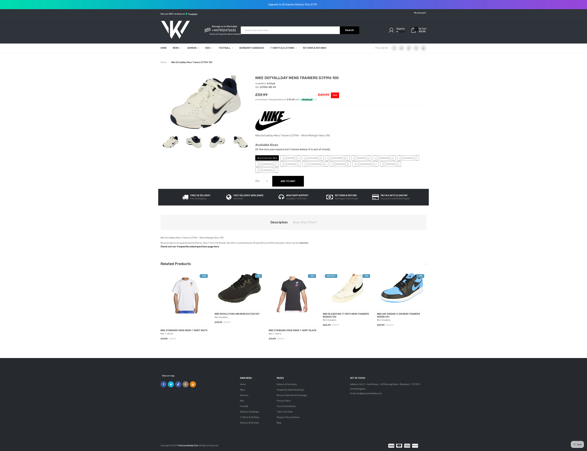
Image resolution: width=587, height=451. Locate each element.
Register (401, 28)
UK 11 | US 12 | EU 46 (390, 164)
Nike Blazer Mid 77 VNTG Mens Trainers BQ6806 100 (346, 315)
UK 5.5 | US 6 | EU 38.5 (267, 158)
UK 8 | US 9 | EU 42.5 (408, 158)
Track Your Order (285, 412)
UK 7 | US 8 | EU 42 (361, 158)
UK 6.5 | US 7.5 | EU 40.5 (337, 158)
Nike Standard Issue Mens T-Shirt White (184, 330)
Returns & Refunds (249, 423)
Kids (242, 401)
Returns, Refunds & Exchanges (292, 395)
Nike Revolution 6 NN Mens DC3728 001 (237, 314)
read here (303, 243)
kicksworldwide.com (189, 445)
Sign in (402, 31)
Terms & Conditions (286, 406)
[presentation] (426, 264)
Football (244, 406)
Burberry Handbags (249, 412)
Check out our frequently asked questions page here (190, 246)
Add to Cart (288, 181)
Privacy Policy (284, 401)
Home (163, 62)
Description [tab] (279, 222)
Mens (242, 390)
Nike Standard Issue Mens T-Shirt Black (292, 330)
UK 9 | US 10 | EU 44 (290, 164)
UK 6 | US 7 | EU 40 (290, 158)
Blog (279, 423)
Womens (244, 395)
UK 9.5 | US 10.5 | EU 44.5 (315, 164)
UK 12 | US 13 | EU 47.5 (267, 170)
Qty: (257, 180)
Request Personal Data (288, 417)
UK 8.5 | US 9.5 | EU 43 (267, 164)
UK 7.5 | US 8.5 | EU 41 (384, 158)
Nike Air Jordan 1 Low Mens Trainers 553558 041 (398, 315)
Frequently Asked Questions (290, 390)
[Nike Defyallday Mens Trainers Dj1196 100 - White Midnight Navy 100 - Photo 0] (171, 141)
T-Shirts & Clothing (249, 417)
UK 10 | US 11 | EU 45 (340, 164)
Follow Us (381, 48)
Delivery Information (287, 384)
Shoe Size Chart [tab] (305, 222)
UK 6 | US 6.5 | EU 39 (312, 158)
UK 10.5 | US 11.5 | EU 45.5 (365, 164)
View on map (168, 376)
